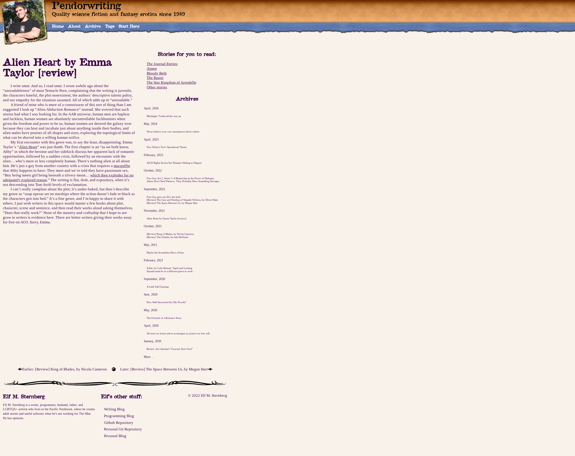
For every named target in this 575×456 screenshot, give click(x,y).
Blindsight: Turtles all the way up (164, 116)
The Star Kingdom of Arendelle (171, 82)
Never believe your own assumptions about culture (173, 131)
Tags (109, 26)
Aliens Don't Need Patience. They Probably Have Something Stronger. (183, 181)
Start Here (129, 26)
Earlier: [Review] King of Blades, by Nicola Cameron (64, 369)
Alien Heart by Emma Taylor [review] (166, 218)
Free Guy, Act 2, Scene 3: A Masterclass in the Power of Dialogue (180, 178)
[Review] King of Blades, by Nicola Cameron (170, 234)
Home (58, 26)
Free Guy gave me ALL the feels (163, 197)
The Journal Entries (162, 64)
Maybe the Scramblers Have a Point (165, 252)
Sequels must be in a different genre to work (170, 271)
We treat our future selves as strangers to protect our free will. (178, 333)
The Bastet (155, 78)
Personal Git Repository (123, 429)
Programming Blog (119, 416)
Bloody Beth (157, 73)
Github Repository (118, 422)
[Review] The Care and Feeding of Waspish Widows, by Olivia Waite (182, 199)
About (74, 26)
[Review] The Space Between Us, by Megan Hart (172, 203)
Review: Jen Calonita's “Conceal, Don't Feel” (170, 349)
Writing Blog (114, 409)
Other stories (157, 87)
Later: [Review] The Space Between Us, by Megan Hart (164, 369)
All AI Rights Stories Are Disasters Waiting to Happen (174, 162)
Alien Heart (28, 147)
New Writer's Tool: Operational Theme (167, 147)
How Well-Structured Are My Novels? (166, 302)
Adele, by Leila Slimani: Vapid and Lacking (169, 268)
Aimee (152, 68)
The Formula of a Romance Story (164, 318)
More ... (149, 357)
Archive (93, 26)
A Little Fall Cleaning (158, 286)
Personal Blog (115, 436)
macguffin (122, 165)
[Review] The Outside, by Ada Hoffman (167, 237)
